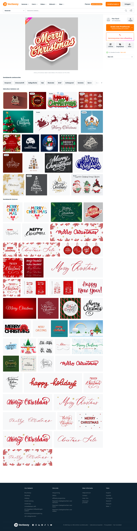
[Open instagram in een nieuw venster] (36, 525)
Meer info (110, 57)
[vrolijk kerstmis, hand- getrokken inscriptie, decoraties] (28, 364)
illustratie (51, 83)
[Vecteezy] (10, 4)
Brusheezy (27, 493)
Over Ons (85, 498)
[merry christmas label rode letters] (93, 212)
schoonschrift (19, 83)
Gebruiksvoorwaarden (96, 525)
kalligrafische (32, 83)
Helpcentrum (86, 493)
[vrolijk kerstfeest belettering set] (91, 100)
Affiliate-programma (58, 498)
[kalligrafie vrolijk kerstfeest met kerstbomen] (59, 184)
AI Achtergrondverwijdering (33, 513)
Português (109, 498)
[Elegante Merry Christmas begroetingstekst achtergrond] (12, 163)
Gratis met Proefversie (120, 28)
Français (108, 504)
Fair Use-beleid (117, 525)
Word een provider (85, 501)
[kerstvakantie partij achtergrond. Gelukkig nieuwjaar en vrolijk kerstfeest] (11, 143)
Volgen (130, 20)
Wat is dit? (123, 52)
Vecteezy (27, 495)
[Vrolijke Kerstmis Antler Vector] (15, 100)
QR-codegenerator (30, 516)
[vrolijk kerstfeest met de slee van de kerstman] (57, 122)
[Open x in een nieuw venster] (48, 525)
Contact (84, 495)
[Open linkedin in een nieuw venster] (39, 525)
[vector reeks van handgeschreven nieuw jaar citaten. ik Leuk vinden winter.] (45, 346)
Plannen (87, 4)
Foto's (34, 4)
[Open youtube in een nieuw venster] (51, 525)
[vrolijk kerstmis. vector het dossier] (68, 143)
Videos (42, 4)
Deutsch (108, 501)
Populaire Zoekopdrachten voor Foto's (62, 506)
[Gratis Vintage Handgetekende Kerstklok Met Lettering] (90, 143)
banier (90, 83)
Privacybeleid (108, 525)
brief (59, 83)
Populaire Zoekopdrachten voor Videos (62, 510)
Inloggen (128, 4)
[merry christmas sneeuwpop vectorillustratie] (49, 143)
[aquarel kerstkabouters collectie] (87, 184)
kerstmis (81, 83)
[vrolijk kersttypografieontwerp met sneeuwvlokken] (62, 100)
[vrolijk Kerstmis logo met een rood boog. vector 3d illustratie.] (17, 328)
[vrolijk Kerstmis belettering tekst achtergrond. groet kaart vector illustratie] (66, 212)
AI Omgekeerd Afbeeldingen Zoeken (33, 510)
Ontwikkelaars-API (30, 506)
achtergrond (69, 83)
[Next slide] (100, 83)
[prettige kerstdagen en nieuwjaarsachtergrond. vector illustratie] (37, 100)
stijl (42, 83)
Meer (61, 4)
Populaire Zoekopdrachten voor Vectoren (62, 501)
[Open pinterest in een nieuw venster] (42, 525)
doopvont (8, 83)
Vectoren (24, 4)
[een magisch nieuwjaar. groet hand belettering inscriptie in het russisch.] (13, 383)
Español (108, 495)
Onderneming (28, 501)
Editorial (52, 4)
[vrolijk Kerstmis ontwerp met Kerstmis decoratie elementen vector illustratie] (28, 346)
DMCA (54, 495)
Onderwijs (27, 504)
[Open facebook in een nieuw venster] (33, 525)
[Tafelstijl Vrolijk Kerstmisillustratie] (59, 163)
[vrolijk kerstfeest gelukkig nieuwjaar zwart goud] (36, 184)
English (108, 493)
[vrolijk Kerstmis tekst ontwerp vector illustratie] (59, 328)
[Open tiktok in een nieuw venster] (45, 525)
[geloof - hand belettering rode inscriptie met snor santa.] (62, 346)
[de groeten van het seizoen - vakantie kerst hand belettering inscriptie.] (46, 364)
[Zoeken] (126, 10)
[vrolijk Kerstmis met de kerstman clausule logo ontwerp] (30, 143)
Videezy (26, 498)
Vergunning (56, 493)
